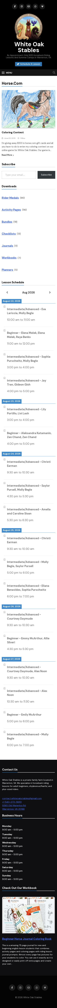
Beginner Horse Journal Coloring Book (26, 939)
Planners (7, 270)
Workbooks (9, 258)
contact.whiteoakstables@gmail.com (22, 798)
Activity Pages (11, 210)
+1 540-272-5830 (12, 801)
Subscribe (46, 174)
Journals (7, 246)
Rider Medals (10, 198)
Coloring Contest (13, 132)
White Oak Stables (28, 47)
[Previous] (7, 292)
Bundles (7, 222)
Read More (7, 155)
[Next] (50, 292)
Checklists (9, 234)
